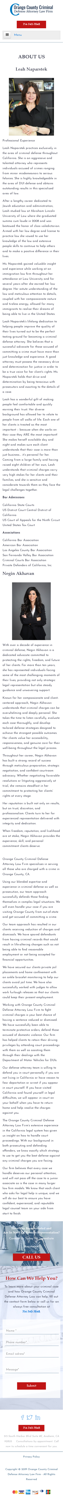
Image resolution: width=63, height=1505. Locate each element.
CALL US (31, 1257)
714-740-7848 (31, 24)
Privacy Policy (31, 1457)
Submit (31, 1385)
